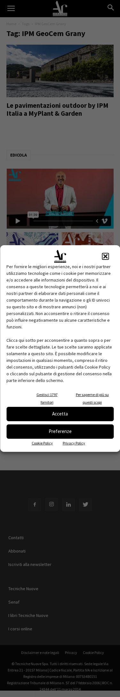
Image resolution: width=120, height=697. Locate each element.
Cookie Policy (42, 443)
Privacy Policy (74, 443)
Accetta (60, 414)
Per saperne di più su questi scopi (92, 398)
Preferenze (60, 431)
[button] (105, 256)
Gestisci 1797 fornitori (47, 398)
